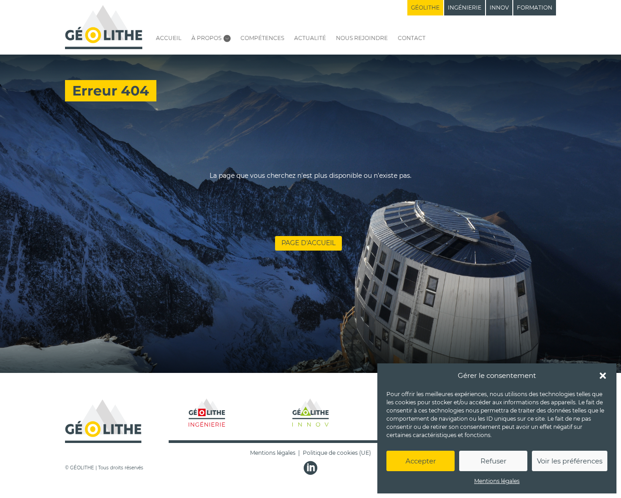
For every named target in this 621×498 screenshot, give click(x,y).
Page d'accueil (308, 243)
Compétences (262, 38)
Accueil (168, 38)
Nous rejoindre (362, 38)
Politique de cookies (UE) (337, 452)
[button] (602, 375)
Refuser (493, 461)
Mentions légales (497, 481)
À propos (206, 38)
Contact (412, 38)
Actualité (310, 38)
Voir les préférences (569, 461)
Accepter (421, 461)
